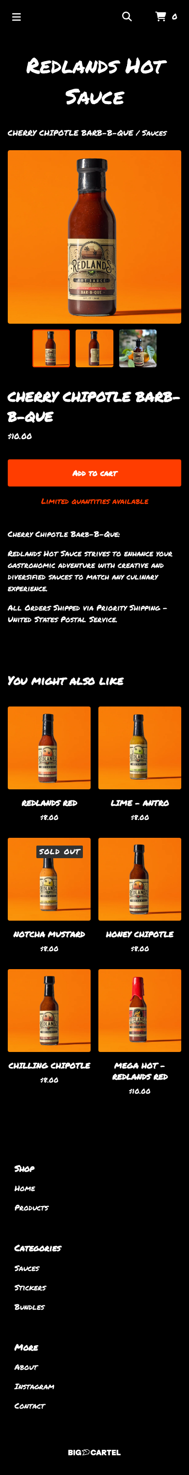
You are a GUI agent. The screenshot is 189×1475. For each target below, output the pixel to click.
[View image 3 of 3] (138, 348)
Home (25, 1187)
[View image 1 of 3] (51, 348)
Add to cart (95, 472)
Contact (30, 1405)
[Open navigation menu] (16, 17)
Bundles (29, 1306)
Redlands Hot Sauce (94, 80)
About (26, 1366)
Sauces (154, 132)
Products (31, 1207)
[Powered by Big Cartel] (94, 1452)
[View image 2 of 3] (94, 348)
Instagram (34, 1386)
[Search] (127, 17)
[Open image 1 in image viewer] (94, 237)
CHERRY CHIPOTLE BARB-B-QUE (70, 132)
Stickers (30, 1287)
